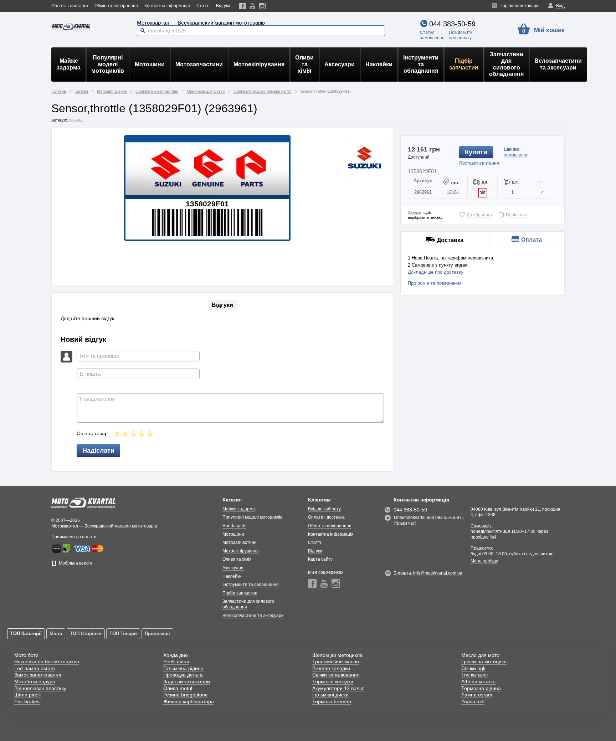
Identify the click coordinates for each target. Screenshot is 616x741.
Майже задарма (69, 64)
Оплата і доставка (69, 5)
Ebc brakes (27, 701)
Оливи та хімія (304, 64)
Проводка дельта (183, 675)
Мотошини (150, 64)
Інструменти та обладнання (420, 64)
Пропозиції (157, 633)
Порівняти (516, 214)
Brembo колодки (331, 668)
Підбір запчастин (463, 64)
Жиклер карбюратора (188, 701)
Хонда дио (175, 655)
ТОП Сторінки (86, 633)
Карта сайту (320, 559)
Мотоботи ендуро (34, 681)
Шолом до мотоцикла (337, 655)
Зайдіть (414, 212)
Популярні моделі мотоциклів (107, 64)
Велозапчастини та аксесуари (558, 64)
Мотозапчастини (199, 64)
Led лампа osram (34, 668)
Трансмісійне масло (335, 661)
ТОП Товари (123, 633)
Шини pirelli (27, 695)
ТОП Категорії (26, 633)
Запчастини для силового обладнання (506, 64)
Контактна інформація (167, 5)
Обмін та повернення (116, 5)
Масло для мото (480, 655)
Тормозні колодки (332, 681)
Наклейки (378, 64)
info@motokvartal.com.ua (437, 573)
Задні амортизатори (186, 681)
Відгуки (223, 5)
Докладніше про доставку (435, 272)
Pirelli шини (176, 661)
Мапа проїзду (484, 561)
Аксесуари (339, 64)
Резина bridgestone (185, 695)
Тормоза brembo (331, 701)
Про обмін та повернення (435, 283)
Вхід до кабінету (324, 508)
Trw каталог (474, 675)
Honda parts (234, 525)
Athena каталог (478, 681)
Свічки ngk (473, 668)
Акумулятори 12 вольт (338, 688)
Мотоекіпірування (258, 64)
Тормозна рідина (481, 688)
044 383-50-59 (452, 24)
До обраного (479, 214)
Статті (203, 5)
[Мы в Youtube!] (252, 5)
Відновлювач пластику (40, 688)
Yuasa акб (472, 701)
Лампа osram (476, 695)
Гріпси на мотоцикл (484, 661)
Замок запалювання (37, 675)
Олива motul (177, 688)
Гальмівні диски (330, 695)
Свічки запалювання (336, 675)
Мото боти (26, 655)
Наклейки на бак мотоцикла (46, 661)
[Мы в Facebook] (242, 5)
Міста (56, 633)
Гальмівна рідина (183, 668)
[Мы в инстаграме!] (262, 5)
